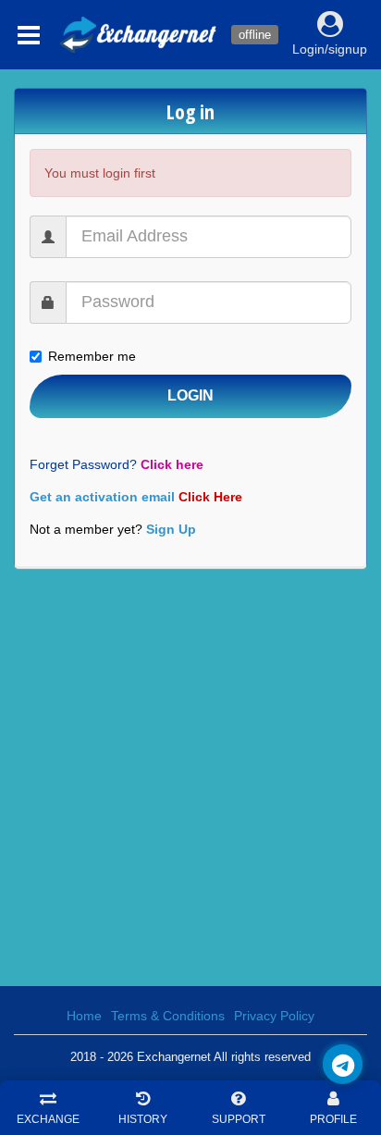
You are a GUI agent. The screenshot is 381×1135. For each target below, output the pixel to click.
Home (84, 1015)
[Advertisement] (190, 777)
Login (190, 395)
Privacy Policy (274, 1015)
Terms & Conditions (168, 1015)
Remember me (92, 356)
